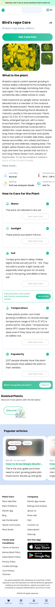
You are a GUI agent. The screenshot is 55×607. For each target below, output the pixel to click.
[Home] (3, 10)
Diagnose (45, 385)
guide (12, 448)
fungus (27, 443)
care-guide (15, 443)
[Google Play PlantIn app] (39, 555)
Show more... (9, 165)
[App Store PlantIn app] (39, 547)
